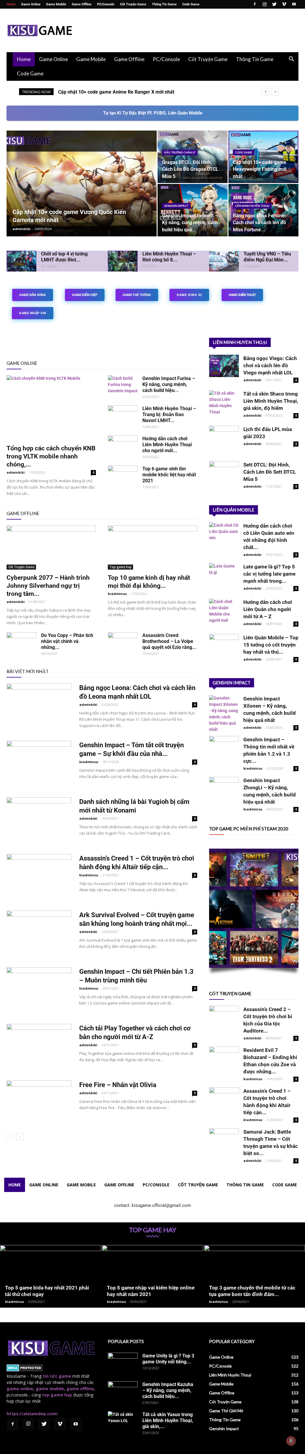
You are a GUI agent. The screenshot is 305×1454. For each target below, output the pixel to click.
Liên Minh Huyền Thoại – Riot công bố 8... (169, 257)
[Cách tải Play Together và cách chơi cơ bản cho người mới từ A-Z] (39, 1046)
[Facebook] (254, 4)
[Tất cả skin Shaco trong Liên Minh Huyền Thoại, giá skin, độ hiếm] (224, 402)
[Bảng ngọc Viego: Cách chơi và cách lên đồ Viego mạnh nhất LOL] (224, 366)
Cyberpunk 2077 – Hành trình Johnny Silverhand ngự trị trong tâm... (48, 585)
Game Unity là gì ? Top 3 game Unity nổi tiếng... (168, 1359)
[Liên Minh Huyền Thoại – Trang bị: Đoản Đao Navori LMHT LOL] (123, 415)
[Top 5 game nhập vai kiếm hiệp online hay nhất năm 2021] (152, 1276)
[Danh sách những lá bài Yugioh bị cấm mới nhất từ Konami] (39, 819)
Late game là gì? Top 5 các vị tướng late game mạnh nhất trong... (269, 574)
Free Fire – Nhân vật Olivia (117, 1085)
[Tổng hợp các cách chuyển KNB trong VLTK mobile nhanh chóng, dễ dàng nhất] (51, 407)
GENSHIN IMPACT (231, 682)
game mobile (50, 1388)
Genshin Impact (176, 205)
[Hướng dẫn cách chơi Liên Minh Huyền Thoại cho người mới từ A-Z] (123, 445)
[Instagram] (264, 4)
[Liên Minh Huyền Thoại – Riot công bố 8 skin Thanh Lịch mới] (123, 261)
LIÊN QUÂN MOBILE (233, 509)
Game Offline (81, 4)
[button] (291, 59)
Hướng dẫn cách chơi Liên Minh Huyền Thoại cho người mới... (167, 444)
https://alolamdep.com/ (32, 1413)
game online (20, 1388)
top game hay (57, 1395)
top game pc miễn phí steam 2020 (248, 828)
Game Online (31, 4)
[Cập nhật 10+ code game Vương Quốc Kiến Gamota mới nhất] (82, 196)
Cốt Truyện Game (133, 4)
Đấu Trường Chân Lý (179, 152)
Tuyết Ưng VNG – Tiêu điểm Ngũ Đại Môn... (267, 257)
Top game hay (120, 567)
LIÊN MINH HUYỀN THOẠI (240, 342)
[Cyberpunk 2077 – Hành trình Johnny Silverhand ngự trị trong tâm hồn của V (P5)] (51, 548)
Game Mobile (56, 4)
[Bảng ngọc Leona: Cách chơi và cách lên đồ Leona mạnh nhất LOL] (39, 705)
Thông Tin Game (164, 4)
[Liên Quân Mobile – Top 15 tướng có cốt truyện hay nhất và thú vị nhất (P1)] (224, 645)
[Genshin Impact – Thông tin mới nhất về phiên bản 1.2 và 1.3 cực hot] (224, 745)
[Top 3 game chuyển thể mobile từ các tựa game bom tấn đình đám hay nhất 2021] (254, 1276)
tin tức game (57, 1376)
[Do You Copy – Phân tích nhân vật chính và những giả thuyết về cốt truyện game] (21, 642)
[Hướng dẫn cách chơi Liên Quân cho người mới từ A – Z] (224, 611)
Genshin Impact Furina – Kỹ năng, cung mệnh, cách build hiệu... (168, 384)
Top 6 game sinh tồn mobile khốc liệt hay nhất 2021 (169, 474)
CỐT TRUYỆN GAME (230, 993)
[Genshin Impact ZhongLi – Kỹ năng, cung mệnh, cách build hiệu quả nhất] (224, 788)
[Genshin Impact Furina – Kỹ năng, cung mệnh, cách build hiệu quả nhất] (123, 385)
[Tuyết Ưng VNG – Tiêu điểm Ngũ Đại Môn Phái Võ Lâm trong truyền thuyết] (224, 261)
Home (11, 4)
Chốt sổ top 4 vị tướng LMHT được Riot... (64, 257)
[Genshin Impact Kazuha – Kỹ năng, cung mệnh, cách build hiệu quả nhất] (123, 1391)
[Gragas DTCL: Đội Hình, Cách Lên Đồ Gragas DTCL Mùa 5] (193, 157)
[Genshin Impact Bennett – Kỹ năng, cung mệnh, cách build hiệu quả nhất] (193, 210)
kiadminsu (117, 593)
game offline (80, 1388)
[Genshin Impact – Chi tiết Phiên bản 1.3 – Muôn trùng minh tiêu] (39, 989)
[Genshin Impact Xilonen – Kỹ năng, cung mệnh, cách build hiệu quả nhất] (224, 714)
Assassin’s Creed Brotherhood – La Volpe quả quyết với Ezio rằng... (169, 641)
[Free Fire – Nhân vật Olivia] (39, 1103)
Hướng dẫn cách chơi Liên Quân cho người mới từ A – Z (267, 609)
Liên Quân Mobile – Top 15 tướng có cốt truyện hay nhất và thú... (270, 645)
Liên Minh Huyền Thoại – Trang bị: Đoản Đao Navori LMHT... (169, 414)
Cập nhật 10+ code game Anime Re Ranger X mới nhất (116, 92)
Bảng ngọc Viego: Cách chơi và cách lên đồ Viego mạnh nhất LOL (270, 365)
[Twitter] (274, 4)
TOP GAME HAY (152, 1230)
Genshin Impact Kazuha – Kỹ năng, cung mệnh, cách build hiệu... (167, 1390)
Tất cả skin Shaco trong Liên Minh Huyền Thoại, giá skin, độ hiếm (270, 401)
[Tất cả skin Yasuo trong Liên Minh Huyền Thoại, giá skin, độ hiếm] (123, 1421)
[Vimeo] (284, 4)
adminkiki (22, 229)
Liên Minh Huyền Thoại (252, 205)
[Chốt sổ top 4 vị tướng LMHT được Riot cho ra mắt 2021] (21, 261)
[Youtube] (294, 4)
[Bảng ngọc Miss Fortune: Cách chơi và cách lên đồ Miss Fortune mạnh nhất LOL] (263, 210)
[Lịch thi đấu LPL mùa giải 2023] (224, 437)
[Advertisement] (190, 30)
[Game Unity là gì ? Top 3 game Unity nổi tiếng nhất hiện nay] (123, 1363)
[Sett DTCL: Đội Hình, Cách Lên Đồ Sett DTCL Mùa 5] (224, 472)
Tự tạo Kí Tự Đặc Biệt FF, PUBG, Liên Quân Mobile (152, 113)
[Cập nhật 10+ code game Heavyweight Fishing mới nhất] (263, 157)
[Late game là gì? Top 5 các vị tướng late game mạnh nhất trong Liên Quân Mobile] (224, 574)
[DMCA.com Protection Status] (25, 1370)
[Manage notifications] (291, 1441)
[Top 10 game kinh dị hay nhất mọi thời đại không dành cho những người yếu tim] (152, 548)
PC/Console (105, 4)
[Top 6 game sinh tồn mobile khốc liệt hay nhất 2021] (123, 476)
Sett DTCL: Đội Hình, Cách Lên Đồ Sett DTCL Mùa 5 (269, 472)
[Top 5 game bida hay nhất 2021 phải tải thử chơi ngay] (50, 1276)
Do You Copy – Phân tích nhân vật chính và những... (67, 641)
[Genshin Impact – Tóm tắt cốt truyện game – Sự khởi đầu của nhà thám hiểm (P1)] (39, 763)
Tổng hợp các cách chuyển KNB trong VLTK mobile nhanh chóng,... (51, 456)
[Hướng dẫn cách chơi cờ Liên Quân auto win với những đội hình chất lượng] (224, 533)
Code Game (191, 4)
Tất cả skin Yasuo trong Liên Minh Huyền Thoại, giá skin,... (167, 1420)
